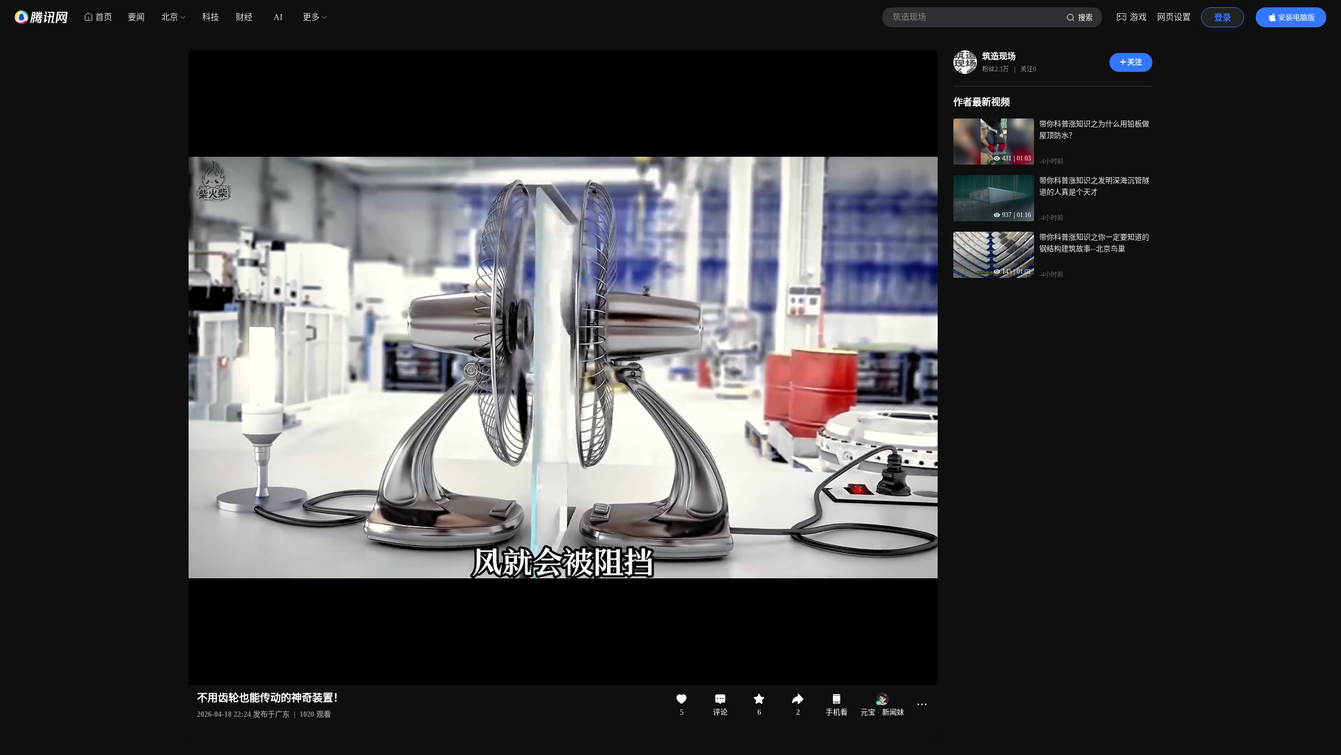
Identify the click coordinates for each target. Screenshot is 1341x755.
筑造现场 (999, 56)
